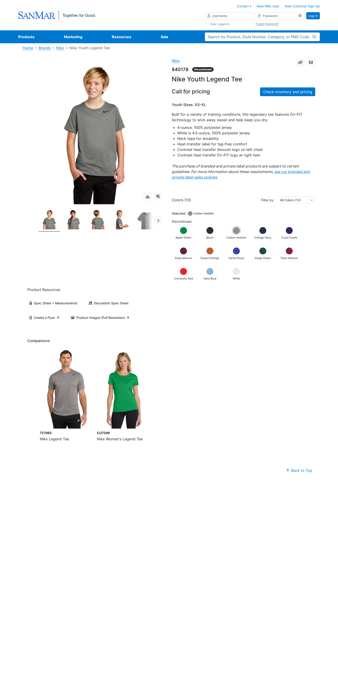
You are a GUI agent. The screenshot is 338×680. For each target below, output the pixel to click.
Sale (164, 37)
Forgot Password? (267, 24)
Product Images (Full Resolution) (100, 318)
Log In (313, 16)
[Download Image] (147, 196)
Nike (60, 48)
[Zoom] (158, 196)
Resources (121, 37)
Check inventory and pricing (287, 91)
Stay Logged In (220, 24)
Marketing (73, 37)
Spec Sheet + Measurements (55, 303)
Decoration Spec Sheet (111, 303)
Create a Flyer (44, 318)
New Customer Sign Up (302, 6)
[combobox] (296, 200)
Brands (45, 48)
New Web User (268, 6)
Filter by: (267, 200)
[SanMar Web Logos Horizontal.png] (56, 15)
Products (26, 37)
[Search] (314, 37)
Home (28, 48)
